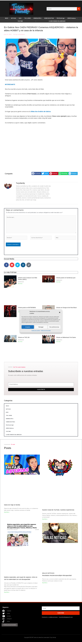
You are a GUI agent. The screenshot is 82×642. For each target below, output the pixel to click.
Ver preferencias (54, 327)
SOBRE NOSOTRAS (49, 18)
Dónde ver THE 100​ (23, 337)
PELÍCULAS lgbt (61, 18)
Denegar (41, 327)
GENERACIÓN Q (37, 18)
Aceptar (27, 327)
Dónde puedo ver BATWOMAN (27, 307)
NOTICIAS (13, 18)
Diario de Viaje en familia (12, 505)
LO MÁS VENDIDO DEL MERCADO (57, 21)
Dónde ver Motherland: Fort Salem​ (66, 337)
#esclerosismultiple (56, 575)
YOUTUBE (20, 21)
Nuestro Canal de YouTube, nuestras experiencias (58, 510)
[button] (59, 312)
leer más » (20, 283)
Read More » (7, 512)
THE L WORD (27, 18)
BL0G (20, 18)
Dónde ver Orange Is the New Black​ (66, 307)
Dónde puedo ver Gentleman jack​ (65, 277)
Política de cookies (36, 330)
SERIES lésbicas (71, 18)
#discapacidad (67, 575)
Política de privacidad (46, 330)
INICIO (6, 18)
